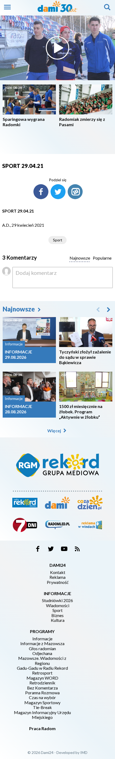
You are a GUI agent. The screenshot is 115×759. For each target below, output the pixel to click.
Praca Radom (42, 728)
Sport (57, 240)
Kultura (57, 620)
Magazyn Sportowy (42, 702)
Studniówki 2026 (57, 600)
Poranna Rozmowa (42, 692)
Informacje (42, 638)
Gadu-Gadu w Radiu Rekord (42, 668)
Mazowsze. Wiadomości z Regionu (42, 660)
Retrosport (42, 673)
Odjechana (42, 653)
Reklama (57, 577)
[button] (108, 309)
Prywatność (57, 582)
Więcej (54, 430)
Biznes (57, 615)
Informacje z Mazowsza (42, 643)
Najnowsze (19, 309)
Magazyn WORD (42, 678)
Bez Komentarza (42, 687)
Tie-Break (42, 707)
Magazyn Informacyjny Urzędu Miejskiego (42, 715)
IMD (83, 752)
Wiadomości (57, 605)
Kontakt (57, 572)
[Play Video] (57, 48)
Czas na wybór (42, 697)
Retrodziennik (42, 682)
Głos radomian (42, 648)
